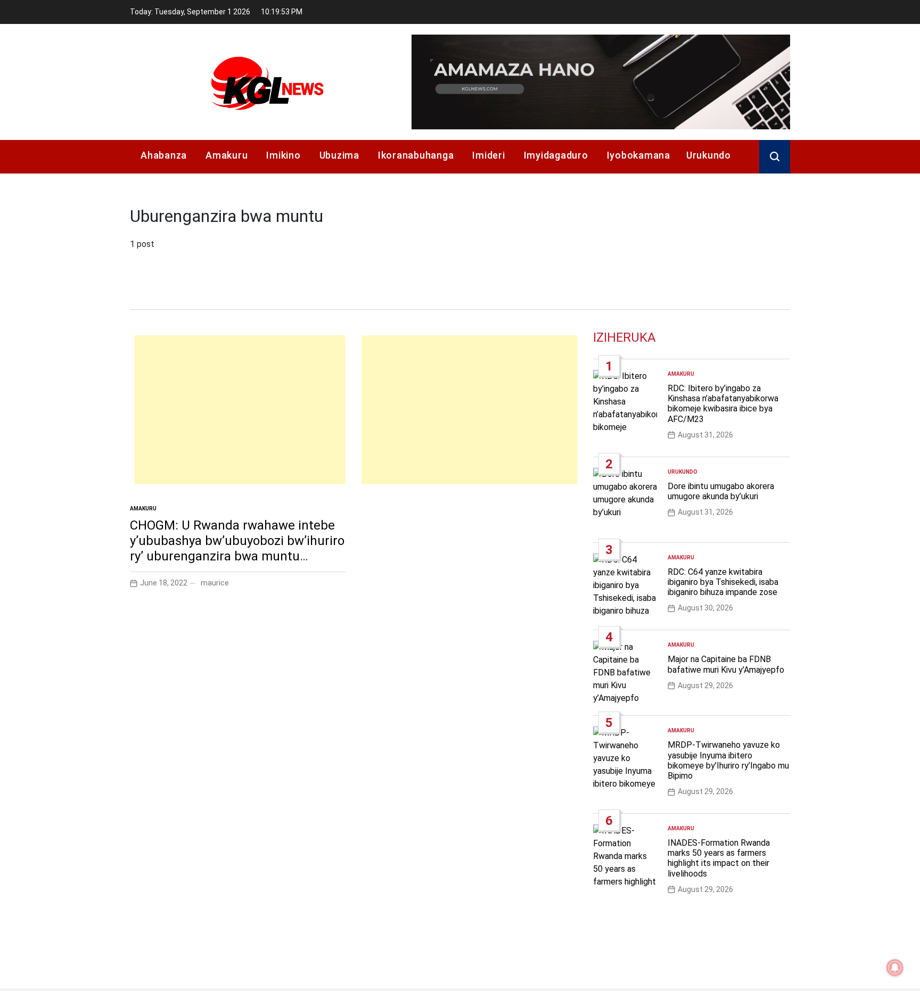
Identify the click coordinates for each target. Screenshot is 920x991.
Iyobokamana (638, 155)
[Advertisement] (240, 409)
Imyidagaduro (556, 155)
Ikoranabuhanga (416, 155)
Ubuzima (339, 155)
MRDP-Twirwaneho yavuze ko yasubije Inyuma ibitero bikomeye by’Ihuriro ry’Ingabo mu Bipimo (728, 760)
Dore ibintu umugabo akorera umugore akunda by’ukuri (721, 491)
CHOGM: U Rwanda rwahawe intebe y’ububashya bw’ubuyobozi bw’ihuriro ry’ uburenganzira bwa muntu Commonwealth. (237, 548)
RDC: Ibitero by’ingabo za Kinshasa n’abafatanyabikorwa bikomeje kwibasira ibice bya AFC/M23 (723, 403)
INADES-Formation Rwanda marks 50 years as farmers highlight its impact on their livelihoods (719, 858)
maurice (215, 583)
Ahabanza (164, 155)
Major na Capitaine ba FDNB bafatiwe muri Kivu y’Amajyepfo (726, 664)
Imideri (488, 155)
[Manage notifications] (894, 967)
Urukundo (708, 155)
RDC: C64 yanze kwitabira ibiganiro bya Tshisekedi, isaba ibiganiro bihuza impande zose (723, 582)
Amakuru (227, 155)
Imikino (283, 155)
